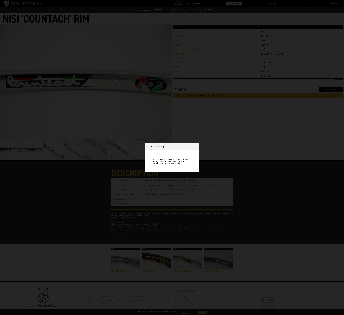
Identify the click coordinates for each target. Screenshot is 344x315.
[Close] (195, 146)
